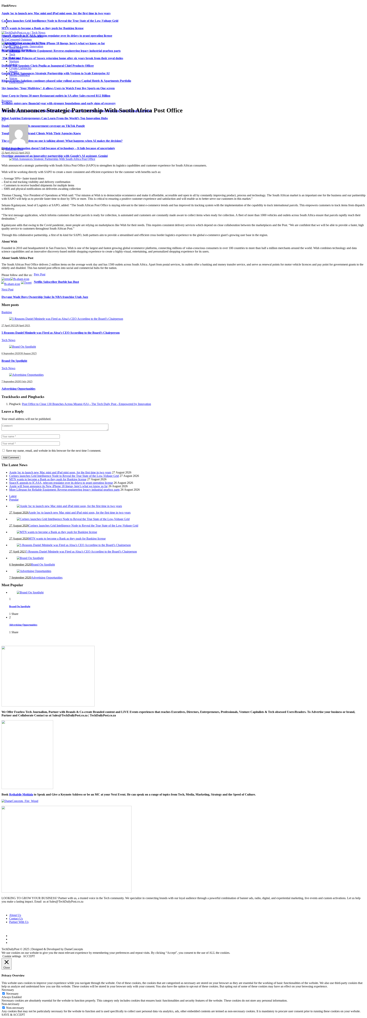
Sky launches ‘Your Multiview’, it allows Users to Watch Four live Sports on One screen (58, 88)
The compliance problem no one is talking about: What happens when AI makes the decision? (62, 140)
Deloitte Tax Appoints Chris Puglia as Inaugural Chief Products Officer (48, 65)
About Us (15, 915)
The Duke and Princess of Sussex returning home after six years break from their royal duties (62, 58)
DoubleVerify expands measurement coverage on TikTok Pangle (43, 125)
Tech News (8, 340)
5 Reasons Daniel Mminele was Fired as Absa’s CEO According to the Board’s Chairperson (61, 332)
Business (7, 100)
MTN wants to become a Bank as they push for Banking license (43, 28)
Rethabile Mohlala (21, 794)
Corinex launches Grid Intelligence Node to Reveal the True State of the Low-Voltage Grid (60, 20)
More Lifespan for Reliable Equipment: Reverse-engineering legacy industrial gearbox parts (61, 50)
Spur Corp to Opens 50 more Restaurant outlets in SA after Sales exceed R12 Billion (56, 95)
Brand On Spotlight (14, 360)
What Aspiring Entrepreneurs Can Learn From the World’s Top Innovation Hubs (55, 118)
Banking (7, 312)
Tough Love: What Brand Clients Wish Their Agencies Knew (41, 133)
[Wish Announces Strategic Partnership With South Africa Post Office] (52, 159)
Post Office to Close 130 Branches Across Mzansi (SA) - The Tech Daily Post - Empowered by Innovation (86, 404)
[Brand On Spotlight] (22, 346)
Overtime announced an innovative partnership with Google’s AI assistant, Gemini (55, 155)
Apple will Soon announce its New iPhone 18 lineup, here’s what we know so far (53, 43)
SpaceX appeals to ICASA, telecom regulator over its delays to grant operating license (57, 35)
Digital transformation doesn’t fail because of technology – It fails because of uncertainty (58, 148)
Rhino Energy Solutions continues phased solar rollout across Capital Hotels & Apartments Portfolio (66, 80)
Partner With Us (18, 922)
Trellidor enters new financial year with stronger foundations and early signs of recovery (59, 103)
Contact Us (16, 918)
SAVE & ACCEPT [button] (13, 1014)
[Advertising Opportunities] (26, 374)
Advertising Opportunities (18, 388)
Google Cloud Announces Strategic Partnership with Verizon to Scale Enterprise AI (56, 73)
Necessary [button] (8, 989)
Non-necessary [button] (10, 1004)
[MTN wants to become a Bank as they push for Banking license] (57, 532)
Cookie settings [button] (11, 956)
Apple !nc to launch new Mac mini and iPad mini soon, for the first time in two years (56, 13)
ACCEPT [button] (29, 956)
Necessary (12, 993)
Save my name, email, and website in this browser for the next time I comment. (53, 450)
